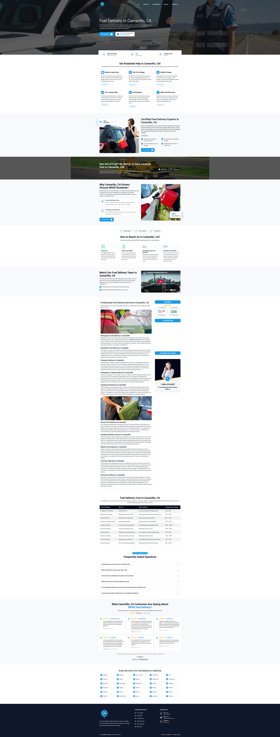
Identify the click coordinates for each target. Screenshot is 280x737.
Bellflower (171, 683)
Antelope (122, 675)
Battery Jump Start (112, 72)
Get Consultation (105, 219)
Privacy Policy (176, 734)
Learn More (105, 84)
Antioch (121, 679)
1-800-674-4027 (144, 171)
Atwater (138, 687)
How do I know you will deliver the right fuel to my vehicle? (117, 575)
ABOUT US (146, 4)
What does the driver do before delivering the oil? (115, 581)
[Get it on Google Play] (175, 169)
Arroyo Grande (139, 675)
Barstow (154, 687)
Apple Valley (122, 683)
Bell (170, 675)
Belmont (171, 687)
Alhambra (105, 683)
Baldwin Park (155, 679)
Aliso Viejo (105, 687)
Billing (166, 4)
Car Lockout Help (111, 92)
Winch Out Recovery (167, 92)
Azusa (137, 696)
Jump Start (139, 715)
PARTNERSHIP (156, 4)
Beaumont (154, 696)
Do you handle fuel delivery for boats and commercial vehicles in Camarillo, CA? (123, 587)
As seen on (140, 656)
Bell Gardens (172, 679)
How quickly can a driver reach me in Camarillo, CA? (115, 564)
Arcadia (121, 687)
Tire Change (140, 712)
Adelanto (105, 675)
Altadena (105, 691)
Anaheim (105, 696)
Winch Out (139, 726)
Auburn (137, 691)
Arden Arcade (123, 696)
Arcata (121, 691)
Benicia (170, 691)
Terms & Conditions (166, 734)
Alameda (105, 679)
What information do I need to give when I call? (114, 570)
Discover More (146, 150)
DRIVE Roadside (107, 734)
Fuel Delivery (137, 92)
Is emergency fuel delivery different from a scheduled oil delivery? (120, 593)
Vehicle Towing (165, 72)
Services (174, 4)
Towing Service (141, 721)
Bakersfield (155, 675)
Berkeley (171, 696)
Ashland (138, 679)
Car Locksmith (140, 724)
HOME (138, 4)
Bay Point (154, 691)
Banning (154, 683)
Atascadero (138, 683)
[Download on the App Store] (163, 169)
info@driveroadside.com (168, 718)
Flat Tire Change (139, 72)
